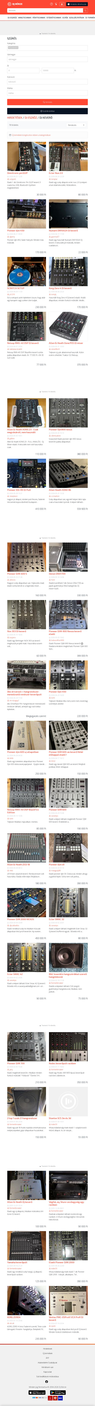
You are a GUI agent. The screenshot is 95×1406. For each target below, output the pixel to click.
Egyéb (65, 17)
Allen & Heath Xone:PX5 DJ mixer (66, 343)
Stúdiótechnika (53, 17)
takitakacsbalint (15, 349)
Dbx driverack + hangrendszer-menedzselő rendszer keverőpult (24, 693)
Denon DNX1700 (57, 573)
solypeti (12, 179)
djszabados (14, 925)
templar (54, 179)
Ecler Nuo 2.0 (56, 173)
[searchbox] (29, 48)
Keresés (48, 102)
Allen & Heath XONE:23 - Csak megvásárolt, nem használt (22, 431)
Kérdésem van (47, 1367)
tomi (53, 697)
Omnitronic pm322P (17, 173)
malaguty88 (56, 870)
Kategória (11, 43)
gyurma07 (55, 236)
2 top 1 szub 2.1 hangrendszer (22, 1118)
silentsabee (56, 435)
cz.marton (55, 496)
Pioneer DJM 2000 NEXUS (20, 919)
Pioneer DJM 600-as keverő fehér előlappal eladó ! (66, 753)
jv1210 (12, 294)
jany (11, 1069)
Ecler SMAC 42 (15, 974)
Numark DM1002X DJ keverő (63, 230)
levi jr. (53, 761)
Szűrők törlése (48, 111)
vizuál (11, 1323)
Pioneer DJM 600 (57, 809)
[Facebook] (46, 1381)
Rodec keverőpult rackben (62, 1063)
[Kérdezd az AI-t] (56, 4)
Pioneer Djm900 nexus (60, 429)
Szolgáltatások (76, 17)
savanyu (54, 816)
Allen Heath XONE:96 (60, 489)
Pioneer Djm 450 (57, 691)
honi (53, 580)
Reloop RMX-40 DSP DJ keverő (23, 343)
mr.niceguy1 (14, 700)
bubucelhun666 (57, 640)
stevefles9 (55, 349)
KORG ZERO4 (14, 1317)
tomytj (53, 294)
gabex (11, 438)
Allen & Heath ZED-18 (18, 864)
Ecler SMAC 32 (56, 919)
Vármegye (11, 54)
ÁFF (47, 1358)
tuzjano (12, 637)
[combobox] (76, 125)
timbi (11, 758)
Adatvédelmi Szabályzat (47, 1362)
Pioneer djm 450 (15, 230)
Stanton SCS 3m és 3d (60, 1118)
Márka (10, 88)
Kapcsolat (47, 1372)
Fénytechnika (39, 17)
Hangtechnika (24, 17)
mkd (11, 870)
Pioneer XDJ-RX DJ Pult (19, 489)
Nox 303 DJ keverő (16, 631)
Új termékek (47, 1353)
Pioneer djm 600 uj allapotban (23, 752)
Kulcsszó (11, 77)
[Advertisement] (47, 27)
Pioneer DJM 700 (16, 1063)
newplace (13, 496)
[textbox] (76, 125)
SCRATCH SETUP (15, 288)
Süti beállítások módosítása (47, 1376)
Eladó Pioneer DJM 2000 (61, 1262)
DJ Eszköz (12, 17)
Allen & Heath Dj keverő (19, 1202)
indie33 (54, 1124)
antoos (12, 580)
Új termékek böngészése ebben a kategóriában (31, 135)
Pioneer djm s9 (56, 864)
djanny (12, 236)
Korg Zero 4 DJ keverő (60, 288)
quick (53, 1326)
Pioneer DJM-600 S (17, 573)
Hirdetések (15, 117)
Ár (8, 65)
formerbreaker (57, 983)
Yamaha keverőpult (17, 1262)
